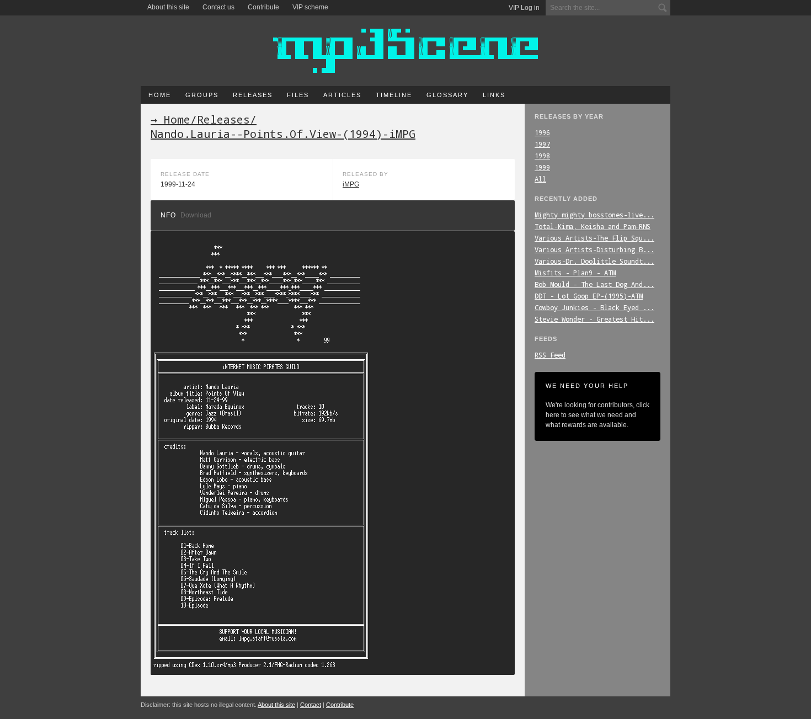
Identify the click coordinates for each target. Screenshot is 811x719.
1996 (542, 132)
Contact (310, 704)
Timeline (394, 95)
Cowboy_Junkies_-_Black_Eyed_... (594, 307)
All (540, 178)
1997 (542, 144)
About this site (168, 7)
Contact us (218, 7)
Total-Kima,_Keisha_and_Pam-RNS (592, 226)
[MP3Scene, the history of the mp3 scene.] (405, 51)
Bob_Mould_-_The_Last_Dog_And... (594, 284)
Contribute (263, 7)
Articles (342, 95)
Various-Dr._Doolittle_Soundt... (594, 261)
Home (159, 95)
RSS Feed (550, 354)
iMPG (351, 184)
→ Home (170, 119)
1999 (542, 167)
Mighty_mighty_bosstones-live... (594, 214)
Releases (253, 95)
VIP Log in (524, 8)
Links (494, 95)
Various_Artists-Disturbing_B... (594, 249)
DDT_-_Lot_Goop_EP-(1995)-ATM (589, 295)
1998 (542, 155)
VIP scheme (310, 7)
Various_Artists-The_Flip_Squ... (594, 237)
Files (298, 95)
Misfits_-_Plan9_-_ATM (575, 272)
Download (195, 215)
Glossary (447, 95)
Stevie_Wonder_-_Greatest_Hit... (594, 319)
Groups (201, 95)
